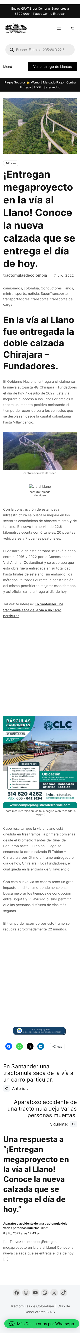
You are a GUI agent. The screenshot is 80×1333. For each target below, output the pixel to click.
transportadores (16, 299)
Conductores (51, 288)
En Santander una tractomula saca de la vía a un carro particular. (33, 610)
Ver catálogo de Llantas (52, 66)
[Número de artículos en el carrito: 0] (72, 28)
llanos (68, 288)
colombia (31, 288)
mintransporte (14, 293)
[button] (41, 1323)
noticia (33, 293)
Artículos (11, 163)
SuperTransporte (54, 293)
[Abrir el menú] (58, 28)
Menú (7, 66)
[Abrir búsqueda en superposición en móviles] (40, 50)
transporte (39, 299)
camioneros (12, 288)
